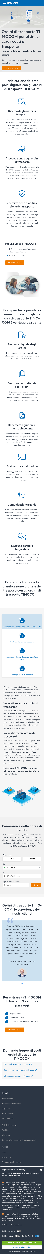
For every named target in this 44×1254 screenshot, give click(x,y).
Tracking (5, 1130)
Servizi (5, 1093)
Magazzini (6, 1109)
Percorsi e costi (8, 1119)
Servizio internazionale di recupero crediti (19, 1140)
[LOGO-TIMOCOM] (10, 2)
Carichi (12, 859)
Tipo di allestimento (11, 882)
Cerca (36, 885)
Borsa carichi (7, 1099)
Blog (4, 1152)
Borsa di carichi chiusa (11, 1104)
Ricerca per (7, 855)
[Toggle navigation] (40, 2)
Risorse (5, 1147)
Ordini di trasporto (9, 1125)
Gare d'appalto (8, 1114)
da (4, 864)
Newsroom (6, 1157)
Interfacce (6, 1135)
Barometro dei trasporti (11, 1162)
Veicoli (32, 859)
